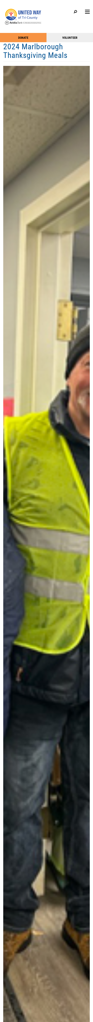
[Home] (28, 14)
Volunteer (69, 38)
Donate (23, 38)
